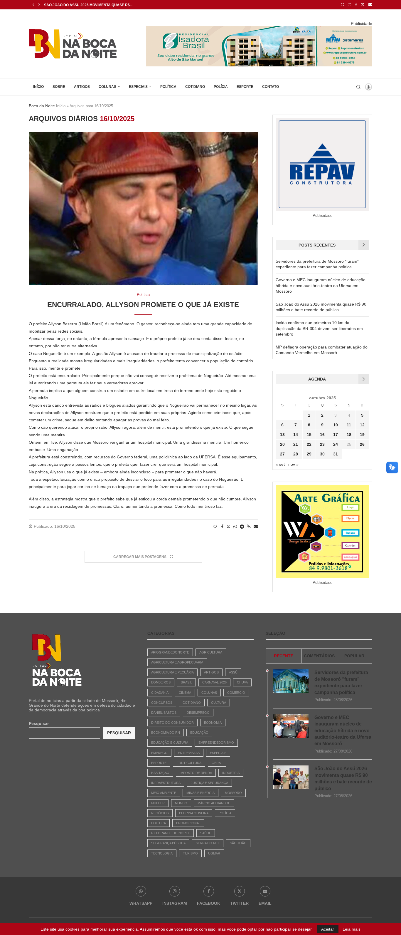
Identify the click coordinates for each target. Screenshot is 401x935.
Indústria (231, 773)
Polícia (221, 87)
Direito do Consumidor (172, 722)
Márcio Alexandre (214, 803)
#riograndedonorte (170, 652)
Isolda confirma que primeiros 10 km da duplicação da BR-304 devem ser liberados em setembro (319, 328)
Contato (270, 87)
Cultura (218, 702)
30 (322, 454)
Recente (283, 656)
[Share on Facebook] (222, 526)
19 (362, 434)
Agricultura (210, 652)
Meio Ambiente (163, 793)
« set (280, 464)
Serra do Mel (208, 843)
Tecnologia (162, 853)
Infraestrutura (166, 783)
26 (362, 444)
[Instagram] (349, 4)
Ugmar (214, 853)
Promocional (188, 823)
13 (282, 434)
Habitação (160, 773)
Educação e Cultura (169, 742)
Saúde (205, 833)
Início (38, 87)
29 (309, 454)
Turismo (190, 853)
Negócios (160, 813)
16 (322, 434)
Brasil (186, 682)
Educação (199, 732)
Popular (354, 656)
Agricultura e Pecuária (172, 672)
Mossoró (233, 793)
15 (309, 434)
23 (322, 444)
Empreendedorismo (216, 742)
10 (335, 425)
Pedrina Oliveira (193, 813)
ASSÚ (233, 672)
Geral (217, 763)
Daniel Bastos (163, 712)
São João (238, 843)
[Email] (370, 4)
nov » (293, 464)
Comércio (236, 692)
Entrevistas (189, 753)
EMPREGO (159, 753)
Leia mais (351, 929)
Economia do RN (165, 732)
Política (168, 87)
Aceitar (327, 929)
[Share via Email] (256, 526)
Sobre (59, 87)
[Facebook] (356, 4)
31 (335, 454)
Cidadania (160, 692)
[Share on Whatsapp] (235, 526)
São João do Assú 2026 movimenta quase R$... (88, 5)
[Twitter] (363, 4)
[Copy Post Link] (249, 526)
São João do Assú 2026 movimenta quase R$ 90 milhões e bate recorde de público (343, 778)
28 (295, 454)
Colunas (107, 87)
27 (282, 454)
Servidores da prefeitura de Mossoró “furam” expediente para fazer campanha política (341, 682)
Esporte (245, 87)
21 (295, 444)
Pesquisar (39, 723)
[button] (33, 4)
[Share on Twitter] (228, 526)
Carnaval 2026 (214, 682)
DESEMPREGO (198, 712)
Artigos (82, 87)
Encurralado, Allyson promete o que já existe (143, 305)
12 (362, 425)
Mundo (181, 803)
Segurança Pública (168, 843)
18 (349, 434)
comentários (319, 656)
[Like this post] (215, 526)
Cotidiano (195, 87)
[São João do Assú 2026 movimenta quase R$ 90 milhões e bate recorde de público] (291, 777)
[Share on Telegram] (242, 526)
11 (349, 425)
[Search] (358, 86)
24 (335, 444)
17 (335, 434)
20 (282, 444)
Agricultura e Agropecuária (177, 662)
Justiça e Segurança (209, 783)
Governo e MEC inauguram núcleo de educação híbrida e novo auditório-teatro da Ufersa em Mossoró (320, 285)
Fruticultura (189, 763)
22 (309, 444)
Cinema (185, 692)
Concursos (161, 702)
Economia (213, 722)
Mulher (158, 803)
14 (295, 434)
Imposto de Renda (196, 773)
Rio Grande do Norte (170, 833)
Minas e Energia (200, 793)
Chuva (242, 682)
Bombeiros (161, 682)
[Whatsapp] (342, 4)
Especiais (138, 87)
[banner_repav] (259, 28)
